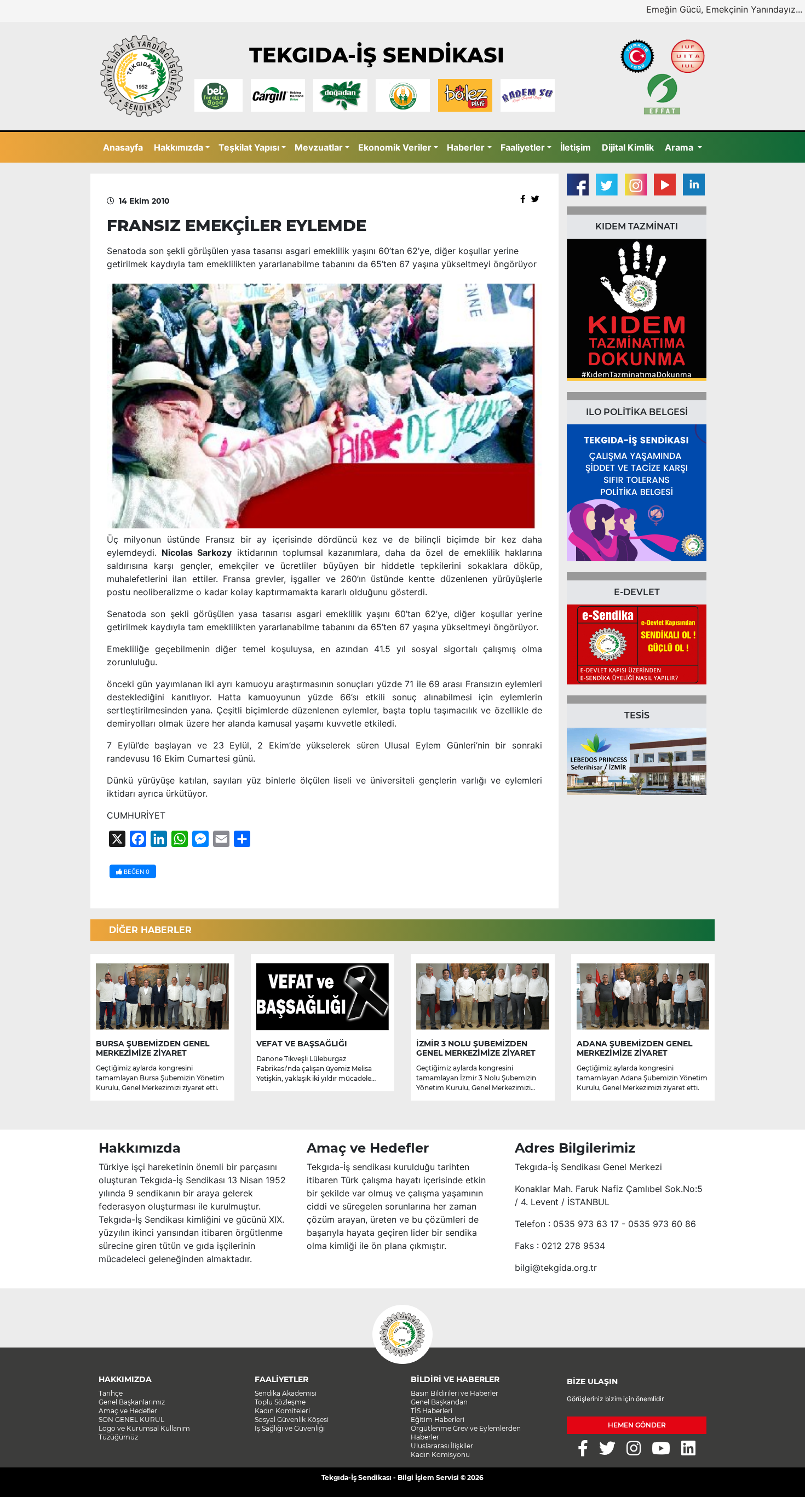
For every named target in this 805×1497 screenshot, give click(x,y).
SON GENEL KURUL (131, 1419)
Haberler (466, 147)
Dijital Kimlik (628, 147)
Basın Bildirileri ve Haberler (454, 1393)
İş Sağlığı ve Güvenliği (290, 1428)
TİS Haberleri (431, 1411)
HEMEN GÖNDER (637, 1425)
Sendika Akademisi (286, 1393)
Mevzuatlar (319, 147)
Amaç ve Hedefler (128, 1411)
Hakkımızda (178, 147)
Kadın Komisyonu (440, 1454)
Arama (680, 147)
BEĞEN (136, 872)
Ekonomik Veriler (395, 147)
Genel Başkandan (439, 1402)
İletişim (575, 147)
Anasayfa (123, 147)
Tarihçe (111, 1393)
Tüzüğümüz (118, 1437)
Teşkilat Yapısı (249, 147)
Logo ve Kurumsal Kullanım (144, 1428)
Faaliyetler (523, 147)
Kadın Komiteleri (282, 1411)
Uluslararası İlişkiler (442, 1446)
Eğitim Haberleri (437, 1419)
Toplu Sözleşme (280, 1402)
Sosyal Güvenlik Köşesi (292, 1419)
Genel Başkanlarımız (132, 1402)
